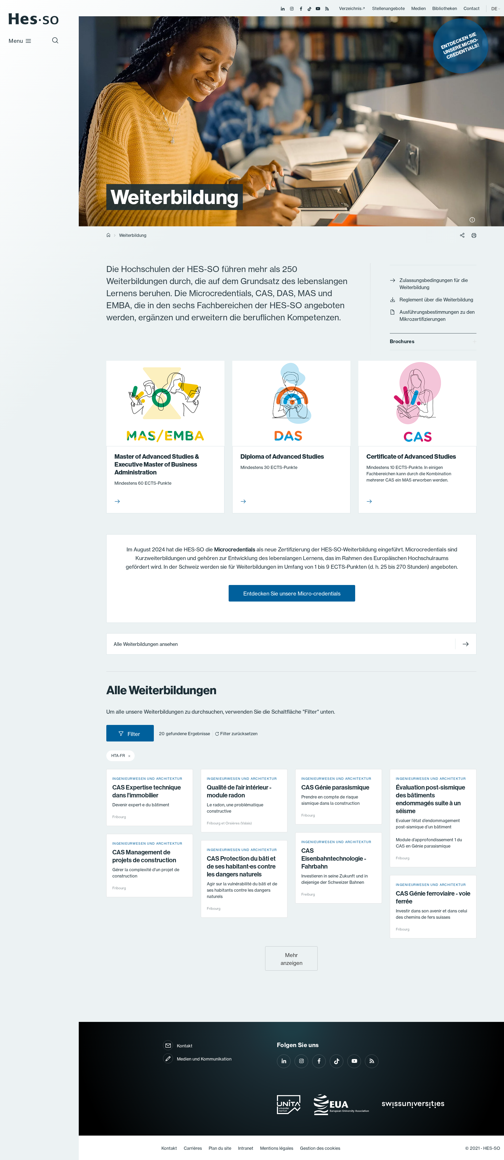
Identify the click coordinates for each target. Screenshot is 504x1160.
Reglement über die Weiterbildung (436, 300)
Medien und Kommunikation (204, 1059)
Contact (472, 8)
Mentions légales (276, 1148)
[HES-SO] (34, 24)
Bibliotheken (444, 8)
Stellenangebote (388, 8)
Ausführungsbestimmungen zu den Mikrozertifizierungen (437, 315)
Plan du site (220, 1148)
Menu (16, 41)
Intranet (245, 1148)
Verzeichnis (350, 8)
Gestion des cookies (320, 1148)
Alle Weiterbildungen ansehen (146, 644)
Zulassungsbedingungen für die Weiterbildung (434, 283)
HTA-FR (118, 755)
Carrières (193, 1148)
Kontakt (184, 1046)
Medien (418, 8)
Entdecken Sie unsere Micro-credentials (291, 593)
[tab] (433, 341)
